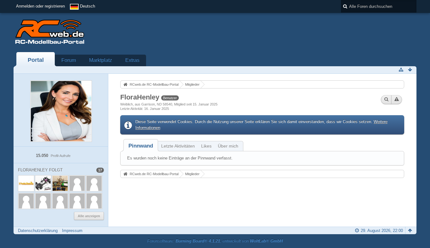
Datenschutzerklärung (38, 230)
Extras (132, 60)
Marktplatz (100, 60)
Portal (36, 60)
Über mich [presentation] (228, 145)
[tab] (140, 145)
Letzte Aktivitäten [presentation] (178, 145)
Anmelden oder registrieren (40, 6)
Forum (68, 60)
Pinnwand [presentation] (140, 146)
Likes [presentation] (206, 145)
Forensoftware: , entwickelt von (215, 241)
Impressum (72, 230)
